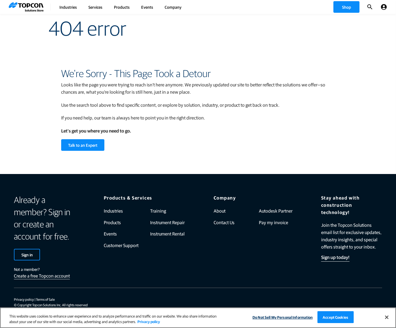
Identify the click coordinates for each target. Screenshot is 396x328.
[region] (198, 317)
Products (122, 7)
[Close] (386, 317)
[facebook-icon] (318, 300)
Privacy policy (24, 299)
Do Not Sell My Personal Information (283, 317)
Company (173, 7)
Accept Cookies (335, 317)
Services (95, 7)
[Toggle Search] (369, 6)
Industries (68, 7)
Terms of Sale (45, 299)
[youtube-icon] (364, 300)
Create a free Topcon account (42, 276)
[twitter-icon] (349, 300)
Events (147, 7)
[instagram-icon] (379, 300)
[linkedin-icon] (333, 300)
